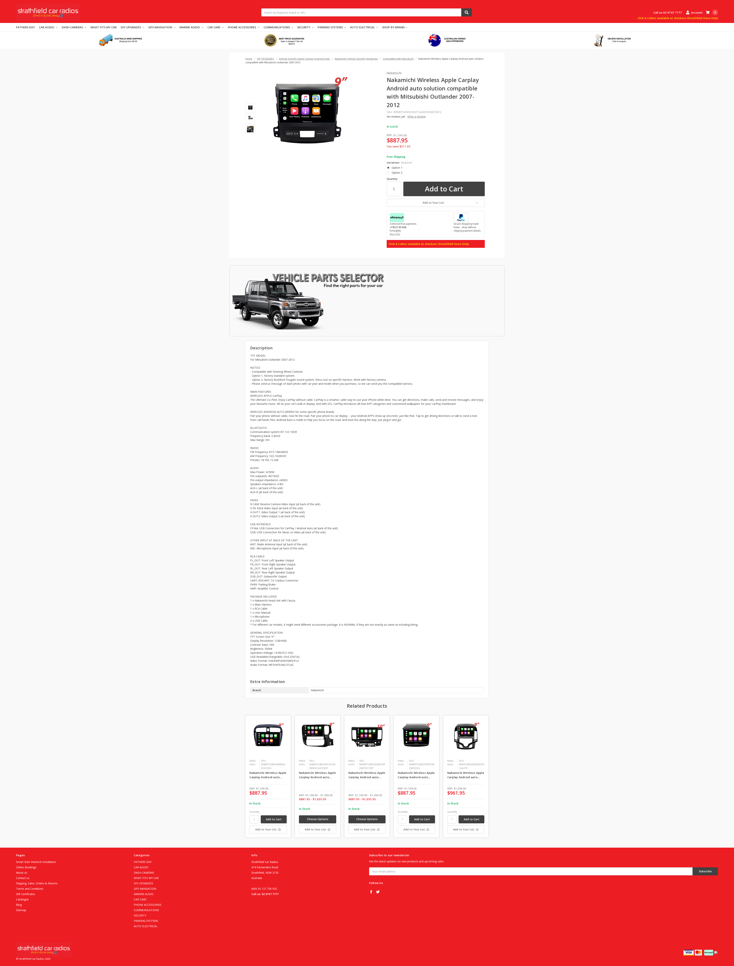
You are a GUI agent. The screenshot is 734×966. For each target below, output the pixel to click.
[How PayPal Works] (461, 217)
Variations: (399, 162)
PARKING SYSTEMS (330, 27)
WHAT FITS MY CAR (103, 27)
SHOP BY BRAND (393, 27)
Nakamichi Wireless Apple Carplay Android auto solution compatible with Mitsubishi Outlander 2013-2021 (317, 775)
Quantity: (392, 179)
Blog (19, 905)
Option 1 (397, 167)
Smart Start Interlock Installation (36, 862)
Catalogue (22, 899)
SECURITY (304, 27)
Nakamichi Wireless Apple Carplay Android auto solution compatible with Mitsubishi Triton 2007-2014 (416, 775)
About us (21, 872)
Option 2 (397, 172)
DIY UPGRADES (131, 27)
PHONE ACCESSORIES (242, 27)
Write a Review (416, 116)
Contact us (22, 878)
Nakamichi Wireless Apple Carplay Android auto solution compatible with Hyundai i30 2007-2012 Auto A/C (465, 775)
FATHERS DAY (25, 27)
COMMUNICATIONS (277, 27)
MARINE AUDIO (190, 27)
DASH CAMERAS (73, 27)
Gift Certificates (25, 894)
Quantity (254, 811)
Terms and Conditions (29, 888)
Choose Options (317, 819)
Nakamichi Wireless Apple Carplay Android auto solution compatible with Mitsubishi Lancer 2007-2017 (366, 775)
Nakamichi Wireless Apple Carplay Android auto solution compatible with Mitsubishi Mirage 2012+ (267, 775)
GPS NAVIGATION (160, 27)
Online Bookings (26, 867)
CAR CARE (214, 27)
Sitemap (21, 910)
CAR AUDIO (47, 27)
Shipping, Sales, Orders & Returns (37, 883)
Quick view (268, 738)
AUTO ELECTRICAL (363, 27)
